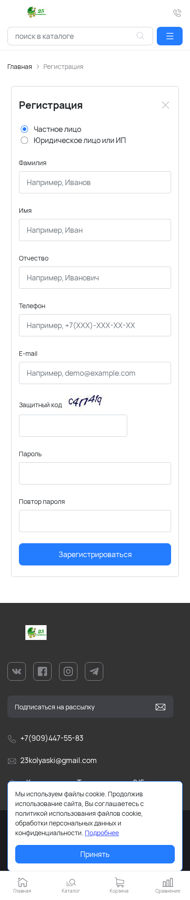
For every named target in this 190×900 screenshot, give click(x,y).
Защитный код (40, 404)
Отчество (33, 258)
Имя (25, 210)
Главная (19, 66)
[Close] (165, 105)
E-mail (28, 353)
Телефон (32, 305)
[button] (170, 36)
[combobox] (80, 36)
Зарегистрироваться (95, 554)
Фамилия (33, 162)
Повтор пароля (42, 501)
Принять (95, 854)
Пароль (30, 453)
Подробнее (102, 832)
